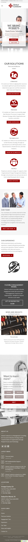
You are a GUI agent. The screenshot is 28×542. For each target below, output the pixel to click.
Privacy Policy (7, 536)
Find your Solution (6, 516)
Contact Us (4, 531)
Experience (4, 522)
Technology (19, 396)
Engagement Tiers (6, 519)
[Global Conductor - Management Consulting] (15, 5)
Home (3, 513)
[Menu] (2, 6)
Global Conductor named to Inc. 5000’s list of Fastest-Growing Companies (15, 475)
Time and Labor (9, 456)
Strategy (9, 396)
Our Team (3, 525)
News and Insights (6, 528)
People (9, 392)
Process (19, 392)
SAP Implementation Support (13, 461)
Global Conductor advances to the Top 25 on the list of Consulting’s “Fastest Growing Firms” (15, 468)
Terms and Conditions (18, 536)
